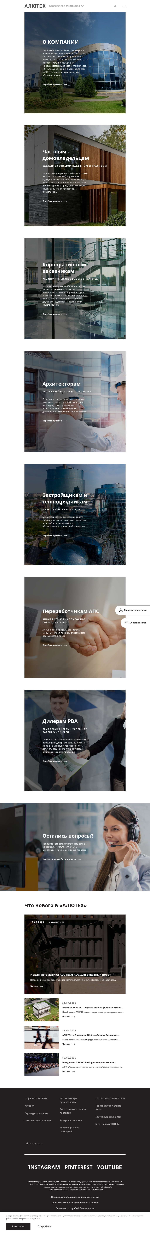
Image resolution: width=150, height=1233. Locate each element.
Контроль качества (71, 1120)
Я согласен (18, 1226)
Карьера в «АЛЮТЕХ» (107, 1124)
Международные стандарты (69, 1129)
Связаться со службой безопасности (75, 1208)
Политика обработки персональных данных (75, 1197)
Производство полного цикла (108, 1107)
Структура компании (36, 1113)
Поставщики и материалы (110, 1098)
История (29, 1106)
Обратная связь (33, 1143)
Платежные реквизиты (108, 1116)
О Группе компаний (35, 1098)
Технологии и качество (37, 1120)
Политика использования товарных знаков (75, 1202)
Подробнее (44, 1226)
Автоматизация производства (68, 1100)
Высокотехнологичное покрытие (73, 1111)
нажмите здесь (97, 1189)
